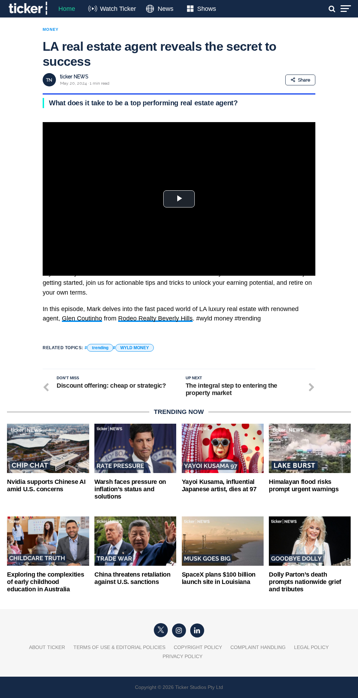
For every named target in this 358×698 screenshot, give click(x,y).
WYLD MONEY (134, 347)
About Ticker (47, 647)
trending (100, 347)
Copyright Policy (198, 647)
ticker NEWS (74, 76)
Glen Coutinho (82, 318)
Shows (206, 8)
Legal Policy (311, 647)
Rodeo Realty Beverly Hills (155, 318)
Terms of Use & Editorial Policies (119, 647)
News (165, 8)
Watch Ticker (118, 8)
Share (304, 80)
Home (66, 8)
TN (49, 80)
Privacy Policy (182, 656)
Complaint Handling (258, 647)
